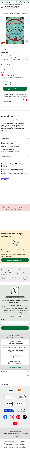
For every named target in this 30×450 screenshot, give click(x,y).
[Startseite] (2, 13)
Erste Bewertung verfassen (15, 260)
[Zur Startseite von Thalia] (9, 2)
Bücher (6, 13)
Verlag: (13, 69)
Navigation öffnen (2, 7)
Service (3, 376)
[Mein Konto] (20, 2)
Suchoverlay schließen (14, 6)
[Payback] (9, 410)
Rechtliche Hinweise (15, 316)
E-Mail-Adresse (5, 320)
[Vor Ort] (17, 2)
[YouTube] (15, 424)
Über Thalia (4, 371)
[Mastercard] (19, 391)
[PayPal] (20, 404)
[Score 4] (19, 278)
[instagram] (12, 417)
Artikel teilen (27, 20)
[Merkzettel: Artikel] (24, 2)
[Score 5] (25, 278)
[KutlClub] (21, 410)
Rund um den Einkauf (7, 380)
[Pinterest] (18, 417)
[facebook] (5, 417)
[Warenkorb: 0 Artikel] (27, 2)
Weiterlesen (5, 138)
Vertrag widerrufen (15, 367)
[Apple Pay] (9, 404)
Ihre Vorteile (4, 384)
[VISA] (11, 391)
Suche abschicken (9, 9)
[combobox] (4, 82)
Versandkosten (22, 447)
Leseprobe (27, 41)
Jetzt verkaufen (5, 178)
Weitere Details (6, 156)
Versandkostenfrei (18, 77)
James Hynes (5, 50)
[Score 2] (8, 278)
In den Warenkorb (16, 89)
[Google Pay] (22, 397)
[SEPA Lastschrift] (9, 397)
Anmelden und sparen (15, 328)
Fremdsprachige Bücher (17, 13)
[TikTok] (25, 417)
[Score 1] (3, 278)
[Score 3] (14, 278)
